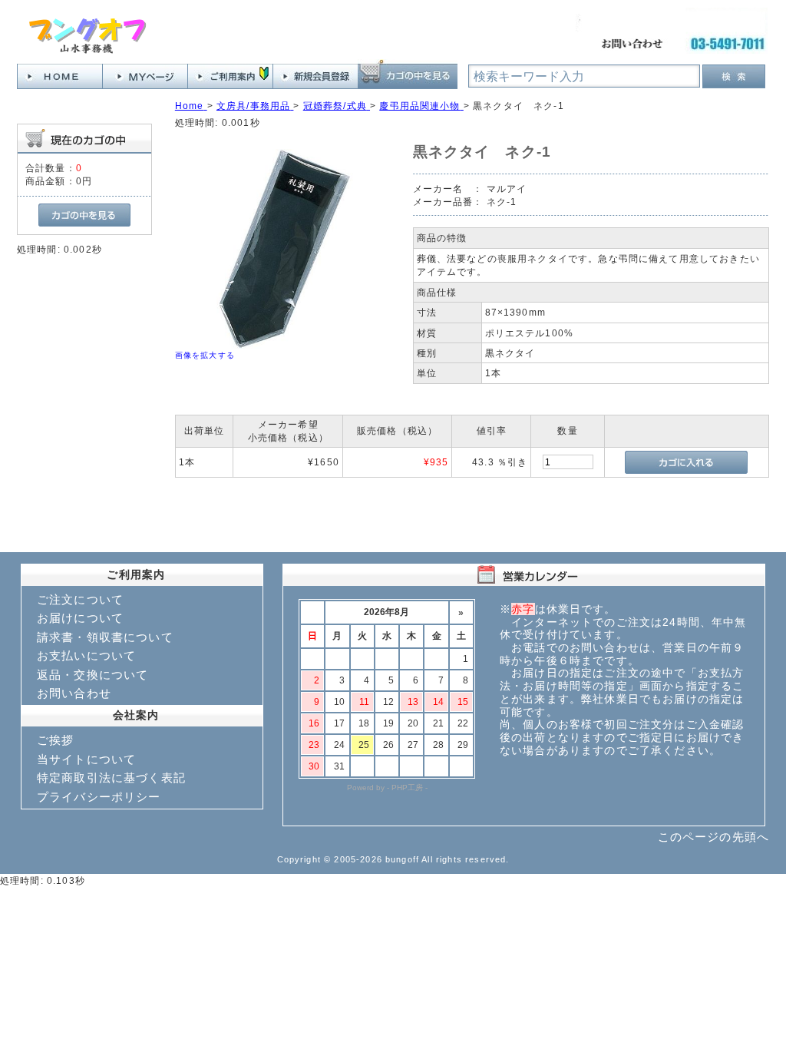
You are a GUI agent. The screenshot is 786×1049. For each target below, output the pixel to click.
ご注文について (80, 599)
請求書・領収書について (105, 637)
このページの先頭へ (713, 836)
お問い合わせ (74, 693)
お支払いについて (86, 655)
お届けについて (80, 617)
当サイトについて (86, 759)
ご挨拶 (55, 739)
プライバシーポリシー (99, 796)
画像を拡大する (205, 355)
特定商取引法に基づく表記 (111, 777)
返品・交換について (92, 674)
